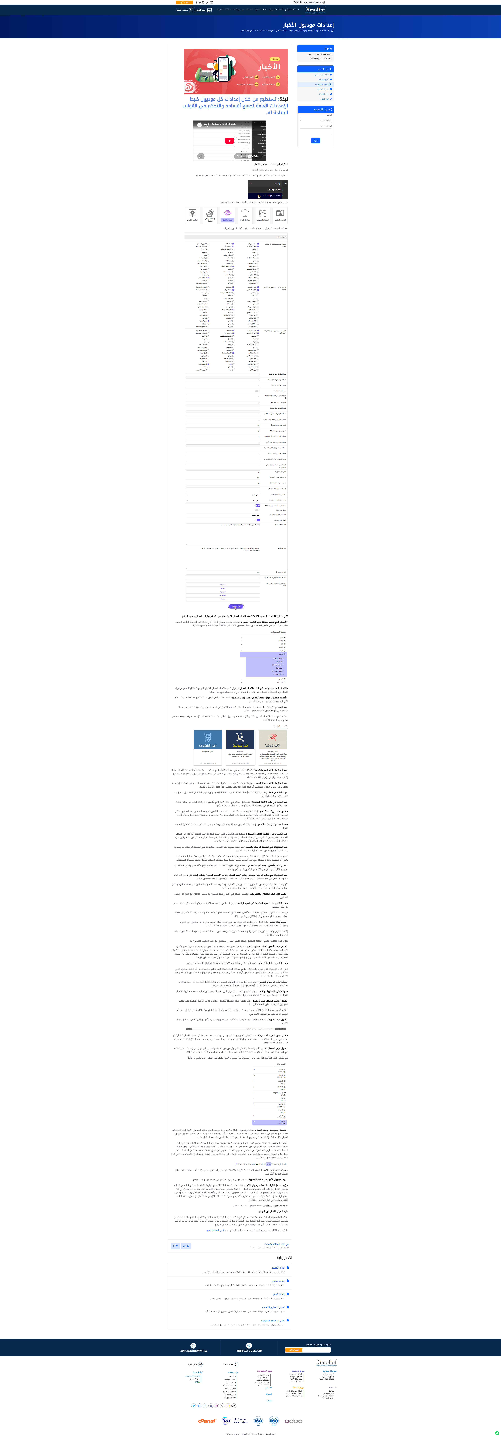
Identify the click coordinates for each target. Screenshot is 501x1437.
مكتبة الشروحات (320, 30)
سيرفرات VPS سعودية (293, 1395)
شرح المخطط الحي (215, 1230)
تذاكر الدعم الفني (321, 75)
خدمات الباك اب (328, 1393)
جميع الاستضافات (264, 1371)
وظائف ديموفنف (229, 1385)
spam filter (328, 58)
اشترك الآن (294, 1350)
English (298, 2)
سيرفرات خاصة (298, 1371)
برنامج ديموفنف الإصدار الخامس (287, 30)
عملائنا (228, 10)
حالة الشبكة (324, 94)
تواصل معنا (198, 1372)
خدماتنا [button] (249, 10)
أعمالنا (269, 1400)
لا (173, 1246)
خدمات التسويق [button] (276, 10)
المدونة (220, 10)
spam (310, 54)
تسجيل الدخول (182, 10)
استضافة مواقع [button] (292, 10)
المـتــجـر (269, 1388)
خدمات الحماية (261, 10)
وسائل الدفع (231, 1382)
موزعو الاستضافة (327, 1398)
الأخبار (262, 30)
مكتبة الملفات (323, 89)
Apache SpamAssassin (323, 54)
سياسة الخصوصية (229, 1391)
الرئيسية (331, 30)
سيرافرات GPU (296, 1379)
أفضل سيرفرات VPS (294, 1391)
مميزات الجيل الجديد (327, 1379)
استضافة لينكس (263, 1375)
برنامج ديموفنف (306, 30)
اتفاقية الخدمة (229, 1394)
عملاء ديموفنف (230, 1379)
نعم (184, 1246)
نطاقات (331, 1391)
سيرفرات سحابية (330, 1371)
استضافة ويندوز (264, 1377)
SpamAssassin (316, 58)
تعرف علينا (232, 1376)
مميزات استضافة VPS (293, 1393)
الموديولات (270, 30)
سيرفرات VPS (298, 1388)
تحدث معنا (228, 1365)
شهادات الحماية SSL (326, 1395)
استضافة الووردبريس (262, 1382)
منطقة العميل (195, 1379)
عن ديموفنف (239, 10)
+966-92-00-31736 (192, 1376)
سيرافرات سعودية (295, 1381)
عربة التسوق (200, 10)
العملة (329, 115)
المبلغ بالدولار (326, 126)
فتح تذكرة (325, 99)
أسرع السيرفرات (328, 1374)
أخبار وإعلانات (323, 79)
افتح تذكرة (185, 2)
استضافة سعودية (263, 1380)
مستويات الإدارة (328, 1376)
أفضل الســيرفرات (295, 1374)
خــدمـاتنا (333, 1388)
